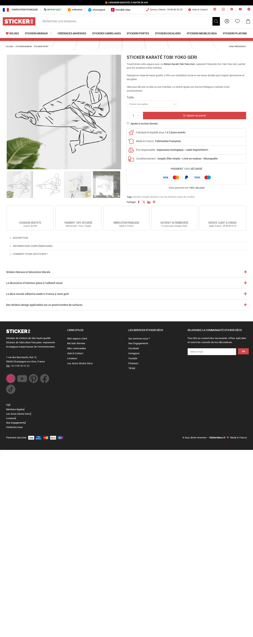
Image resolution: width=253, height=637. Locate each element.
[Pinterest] (33, 378)
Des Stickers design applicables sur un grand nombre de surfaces (44, 304)
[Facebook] (44, 378)
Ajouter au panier (196, 115)
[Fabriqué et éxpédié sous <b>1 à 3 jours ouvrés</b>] (131, 132)
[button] (227, 21)
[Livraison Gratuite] (30, 214)
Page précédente (237, 46)
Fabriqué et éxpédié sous (160, 132)
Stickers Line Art (158, 196)
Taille (130, 97)
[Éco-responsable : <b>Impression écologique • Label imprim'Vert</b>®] (131, 150)
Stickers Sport (41, 46)
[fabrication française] (126, 214)
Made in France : (158, 141)
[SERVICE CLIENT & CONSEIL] (222, 214)
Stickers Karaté (141, 196)
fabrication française (126, 222)
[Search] (216, 21)
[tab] (126, 238)
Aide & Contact (200, 9)
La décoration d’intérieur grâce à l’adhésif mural (34, 283)
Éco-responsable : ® (172, 149)
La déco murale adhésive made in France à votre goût (37, 293)
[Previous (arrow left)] (0, 455)
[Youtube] (22, 378)
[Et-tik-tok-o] (10, 389)
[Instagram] (10, 378)
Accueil (10, 46)
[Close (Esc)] (0, 452)
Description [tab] (20, 237)
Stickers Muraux (24, 46)
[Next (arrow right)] (1, 455)
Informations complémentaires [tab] (33, 246)
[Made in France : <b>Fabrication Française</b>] (131, 141)
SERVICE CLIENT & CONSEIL (222, 222)
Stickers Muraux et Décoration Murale (28, 272)
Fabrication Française (25, 9)
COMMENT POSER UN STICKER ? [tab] (30, 254)
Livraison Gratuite (30, 222)
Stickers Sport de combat (181, 196)
